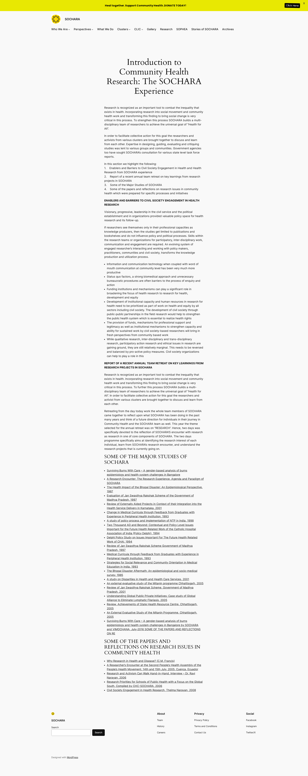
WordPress (72, 757)
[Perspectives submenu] (92, 29)
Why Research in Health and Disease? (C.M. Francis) (141, 661)
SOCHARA (72, 19)
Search (55, 727)
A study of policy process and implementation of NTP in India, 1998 (150, 520)
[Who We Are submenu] (69, 29)
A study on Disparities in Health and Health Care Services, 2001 (148, 579)
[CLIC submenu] (142, 29)
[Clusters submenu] (129, 29)
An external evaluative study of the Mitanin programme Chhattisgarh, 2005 (155, 583)
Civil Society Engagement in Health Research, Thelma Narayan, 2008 (151, 690)
